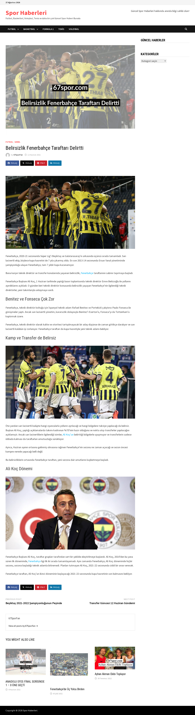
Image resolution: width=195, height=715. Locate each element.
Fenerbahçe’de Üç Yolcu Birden (67, 689)
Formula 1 (48, 29)
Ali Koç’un (68, 434)
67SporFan (18, 154)
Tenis (61, 29)
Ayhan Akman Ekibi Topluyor (110, 674)
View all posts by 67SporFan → (23, 625)
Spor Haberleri (26, 13)
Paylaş (14, 163)
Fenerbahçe (87, 273)
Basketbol (29, 29)
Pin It (42, 163)
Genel (17, 142)
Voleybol (74, 29)
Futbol (12, 29)
